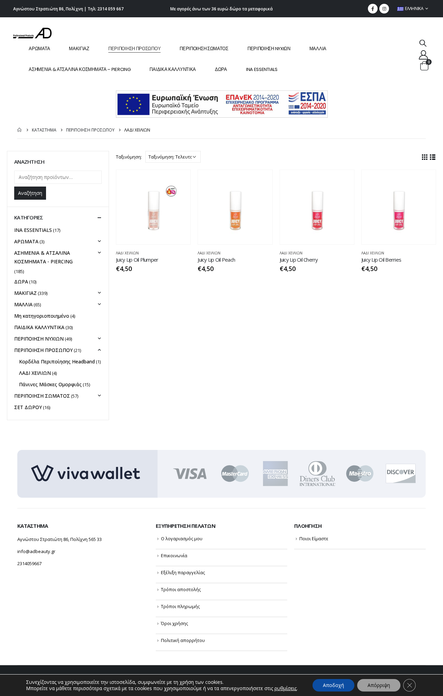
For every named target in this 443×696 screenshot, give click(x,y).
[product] (153, 207)
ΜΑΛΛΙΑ (317, 48)
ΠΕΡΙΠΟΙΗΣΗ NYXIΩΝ (268, 48)
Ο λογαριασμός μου (181, 538)
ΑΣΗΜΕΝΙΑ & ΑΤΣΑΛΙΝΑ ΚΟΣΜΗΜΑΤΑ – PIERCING (79, 69)
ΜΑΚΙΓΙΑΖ (79, 48)
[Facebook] (373, 8)
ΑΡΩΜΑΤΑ (39, 48)
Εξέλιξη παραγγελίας (183, 572)
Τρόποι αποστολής (181, 589)
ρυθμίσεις (285, 688)
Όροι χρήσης (174, 623)
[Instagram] (384, 8)
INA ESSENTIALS (262, 69)
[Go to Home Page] (19, 130)
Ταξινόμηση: (129, 157)
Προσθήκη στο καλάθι (179, 181)
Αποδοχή (333, 685)
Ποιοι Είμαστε (313, 538)
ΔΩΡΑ (221, 69)
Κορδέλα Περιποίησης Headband (57, 361)
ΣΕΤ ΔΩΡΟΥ (28, 407)
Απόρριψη (379, 685)
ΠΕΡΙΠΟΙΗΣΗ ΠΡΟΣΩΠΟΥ (134, 48)
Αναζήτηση (30, 193)
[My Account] (423, 54)
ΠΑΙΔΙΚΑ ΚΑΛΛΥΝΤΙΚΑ (173, 69)
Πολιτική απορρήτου (183, 640)
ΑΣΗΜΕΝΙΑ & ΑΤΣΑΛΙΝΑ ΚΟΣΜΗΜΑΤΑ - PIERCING (43, 257)
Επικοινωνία (174, 555)
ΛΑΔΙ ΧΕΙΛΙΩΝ (127, 253)
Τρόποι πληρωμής (180, 606)
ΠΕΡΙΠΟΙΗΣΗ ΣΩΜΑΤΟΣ (204, 48)
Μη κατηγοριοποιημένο (41, 316)
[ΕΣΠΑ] (222, 103)
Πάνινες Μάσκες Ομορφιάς (50, 384)
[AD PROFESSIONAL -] (32, 33)
